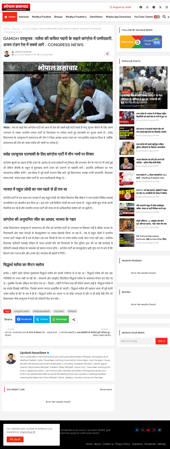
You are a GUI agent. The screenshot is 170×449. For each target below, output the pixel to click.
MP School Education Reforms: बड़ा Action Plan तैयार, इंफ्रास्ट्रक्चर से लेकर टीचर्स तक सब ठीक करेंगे (151, 241)
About (97, 444)
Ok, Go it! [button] (15, 439)
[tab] (9, 16)
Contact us (108, 444)
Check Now (26, 432)
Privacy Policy (122, 444)
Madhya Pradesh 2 (76, 16)
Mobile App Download (118, 16)
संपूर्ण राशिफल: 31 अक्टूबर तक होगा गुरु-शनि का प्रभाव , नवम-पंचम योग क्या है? (151, 224)
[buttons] (141, 7)
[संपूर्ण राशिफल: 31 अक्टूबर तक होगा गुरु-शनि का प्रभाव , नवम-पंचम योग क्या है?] (126, 225)
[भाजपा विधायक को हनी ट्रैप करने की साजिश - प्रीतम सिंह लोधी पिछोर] (126, 163)
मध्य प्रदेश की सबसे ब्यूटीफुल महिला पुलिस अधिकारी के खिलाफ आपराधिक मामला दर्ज (150, 147)
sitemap (161, 444)
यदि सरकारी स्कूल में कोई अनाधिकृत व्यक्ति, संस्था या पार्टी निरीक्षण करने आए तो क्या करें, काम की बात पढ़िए (151, 208)
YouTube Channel (144, 16)
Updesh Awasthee (33, 352)
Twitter (44, 319)
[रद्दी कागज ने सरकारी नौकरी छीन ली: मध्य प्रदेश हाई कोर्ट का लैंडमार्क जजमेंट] (126, 133)
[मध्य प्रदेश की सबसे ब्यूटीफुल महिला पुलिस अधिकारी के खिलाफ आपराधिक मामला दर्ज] (126, 148)
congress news (21, 311)
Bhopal (58, 16)
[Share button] (74, 319)
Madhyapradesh (42, 311)
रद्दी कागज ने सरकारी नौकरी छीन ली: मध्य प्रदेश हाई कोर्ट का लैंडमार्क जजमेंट (151, 130)
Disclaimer (150, 444)
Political (16, 29)
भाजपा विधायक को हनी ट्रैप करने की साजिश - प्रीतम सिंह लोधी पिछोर (150, 161)
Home (12, 16)
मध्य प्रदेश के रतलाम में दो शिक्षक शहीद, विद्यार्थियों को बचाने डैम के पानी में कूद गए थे (151, 116)
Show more (106, 389)
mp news (59, 311)
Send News (96, 16)
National (24, 16)
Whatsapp (61, 319)
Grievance (137, 444)
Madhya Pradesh (41, 16)
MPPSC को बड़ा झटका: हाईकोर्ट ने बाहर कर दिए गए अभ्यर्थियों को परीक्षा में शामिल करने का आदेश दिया (151, 193)
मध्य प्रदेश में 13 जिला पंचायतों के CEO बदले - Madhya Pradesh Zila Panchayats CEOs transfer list (151, 179)
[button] (157, 16)
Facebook (26, 319)
